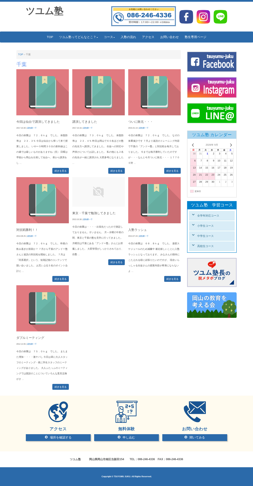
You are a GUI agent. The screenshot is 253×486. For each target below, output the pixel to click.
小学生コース (205, 225)
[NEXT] (230, 145)
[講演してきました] (98, 114)
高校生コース (205, 246)
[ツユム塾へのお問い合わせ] (143, 25)
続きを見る (61, 170)
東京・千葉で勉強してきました (94, 213)
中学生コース (205, 235)
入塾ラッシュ (137, 230)
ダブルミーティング (30, 337)
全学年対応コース (208, 215)
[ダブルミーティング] (42, 330)
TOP (20, 54)
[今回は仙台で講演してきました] (42, 114)
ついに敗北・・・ (140, 121)
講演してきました (84, 121)
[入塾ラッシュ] (154, 222)
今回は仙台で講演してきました (38, 121)
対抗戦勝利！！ (27, 230)
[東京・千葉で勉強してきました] (98, 206)
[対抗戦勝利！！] (42, 222)
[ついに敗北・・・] (154, 114)
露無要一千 (32, 128)
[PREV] (193, 145)
